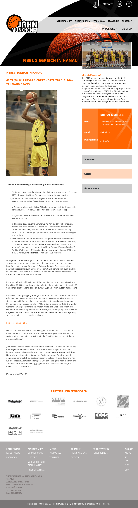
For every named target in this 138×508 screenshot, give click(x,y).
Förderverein (100, 452)
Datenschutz (93, 504)
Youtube (54, 457)
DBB (127, 465)
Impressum (79, 504)
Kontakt (108, 4)
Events (75, 457)
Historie (32, 457)
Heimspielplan (79, 452)
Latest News (13, 452)
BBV (127, 469)
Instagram (55, 452)
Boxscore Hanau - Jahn (16, 323)
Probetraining (36, 469)
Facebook (11, 457)
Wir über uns (35, 452)
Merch (128, 452)
